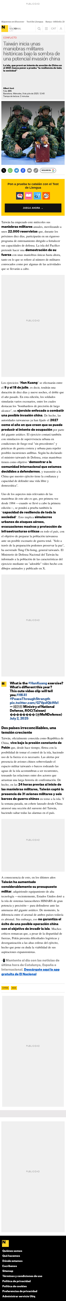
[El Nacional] (4, 28)
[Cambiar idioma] (53, 28)
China (5, 988)
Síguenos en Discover (12, 22)
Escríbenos (9, 1266)
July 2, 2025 (19, 718)
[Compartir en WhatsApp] (10, 170)
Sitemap (7, 1271)
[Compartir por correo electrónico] (29, 170)
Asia (14, 988)
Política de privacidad (16, 1281)
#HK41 (21, 695)
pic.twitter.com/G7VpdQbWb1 (34, 703)
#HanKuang (37, 683)
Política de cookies (14, 1286)
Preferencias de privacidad (19, 1291)
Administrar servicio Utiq (18, 1296)
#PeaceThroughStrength (30, 699)
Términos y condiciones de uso (22, 1276)
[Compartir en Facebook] (23, 170)
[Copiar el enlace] (36, 170)
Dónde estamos (12, 1261)
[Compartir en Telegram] (16, 170)
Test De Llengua (35, 22)
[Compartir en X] (3, 170)
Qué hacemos (11, 1256)
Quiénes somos (12, 1251)
